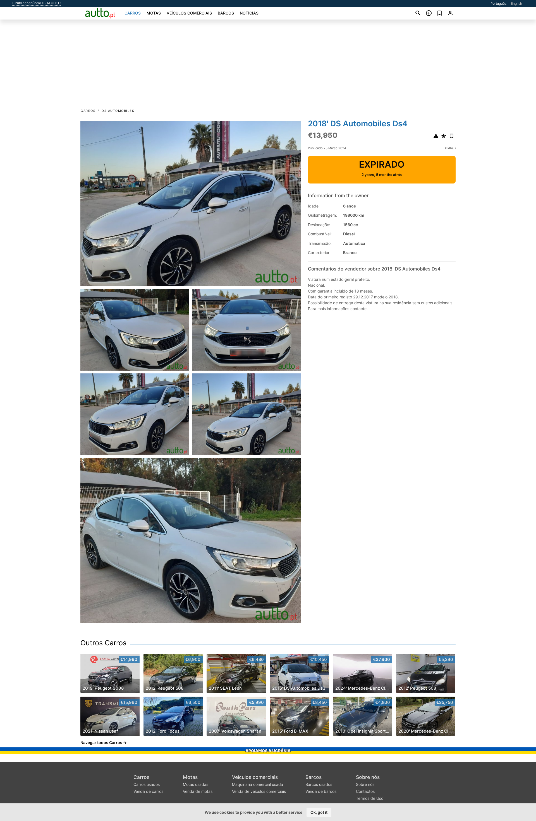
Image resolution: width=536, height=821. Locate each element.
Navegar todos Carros (101, 742)
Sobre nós (368, 777)
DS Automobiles (118, 111)
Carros (133, 13)
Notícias (249, 13)
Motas (154, 13)
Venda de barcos (320, 791)
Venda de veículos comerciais (259, 791)
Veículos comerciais (189, 13)
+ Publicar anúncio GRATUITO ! (36, 3)
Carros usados (146, 784)
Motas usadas (195, 784)
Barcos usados (318, 784)
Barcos (226, 13)
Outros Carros (103, 643)
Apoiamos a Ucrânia (268, 750)
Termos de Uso (369, 798)
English (516, 3)
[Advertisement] (268, 66)
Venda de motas (197, 791)
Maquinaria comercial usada (257, 784)
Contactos (365, 791)
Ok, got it (318, 812)
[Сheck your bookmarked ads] (439, 13)
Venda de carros (148, 791)
